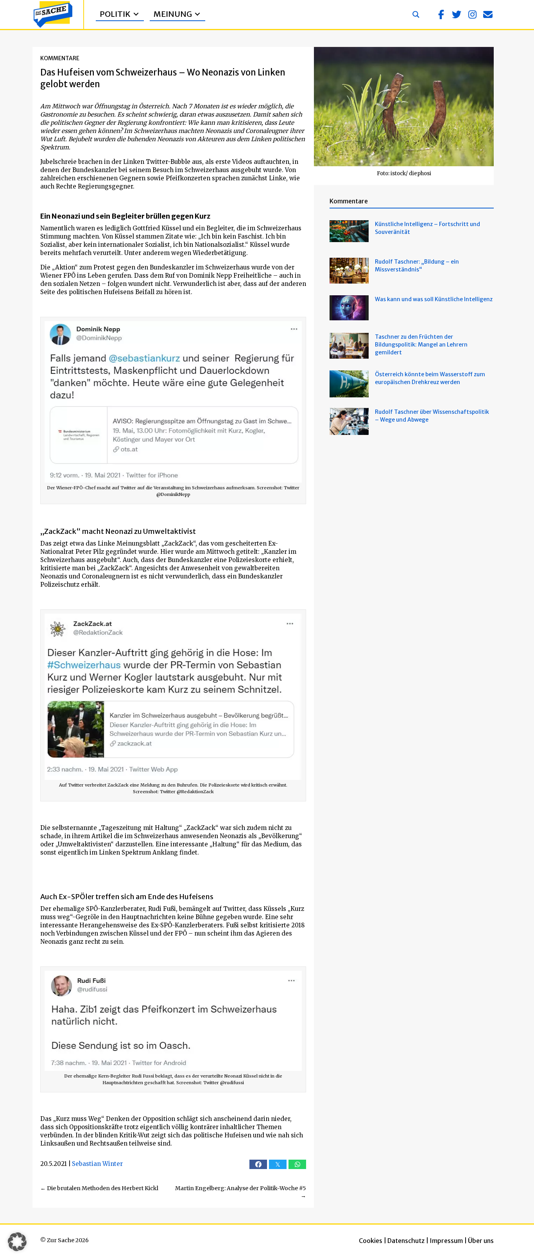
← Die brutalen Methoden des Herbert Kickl (99, 1188)
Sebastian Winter (97, 1163)
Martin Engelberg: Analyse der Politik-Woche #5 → (240, 1192)
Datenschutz (406, 1241)
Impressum (446, 1241)
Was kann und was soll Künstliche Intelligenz (434, 299)
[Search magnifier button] (416, 14)
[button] (441, 14)
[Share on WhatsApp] (297, 1164)
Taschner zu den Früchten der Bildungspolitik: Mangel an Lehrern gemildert (421, 344)
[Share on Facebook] (258, 1164)
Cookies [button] (370, 1241)
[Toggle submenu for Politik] (136, 14)
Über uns (481, 1241)
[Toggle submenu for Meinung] (197, 14)
